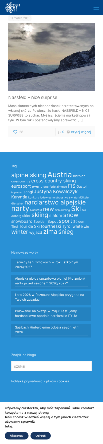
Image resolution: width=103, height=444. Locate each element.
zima (50, 231)
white (77, 226)
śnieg (66, 231)
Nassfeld (36, 210)
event (37, 186)
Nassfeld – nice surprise (32, 97)
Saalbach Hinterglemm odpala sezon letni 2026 (47, 329)
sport (65, 220)
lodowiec (46, 197)
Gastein (82, 186)
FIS (72, 186)
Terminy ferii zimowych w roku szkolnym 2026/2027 (46, 264)
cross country (20, 181)
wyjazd (35, 232)
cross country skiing (53, 181)
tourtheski (51, 226)
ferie (45, 186)
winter (19, 231)
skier (26, 215)
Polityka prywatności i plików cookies (40, 381)
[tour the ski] (12, 7)
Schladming (62, 210)
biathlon (79, 176)
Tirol (14, 227)
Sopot (53, 221)
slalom (55, 215)
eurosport (21, 186)
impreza (16, 192)
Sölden (78, 221)
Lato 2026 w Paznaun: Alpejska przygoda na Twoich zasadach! (49, 297)
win (86, 227)
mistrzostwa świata (65, 197)
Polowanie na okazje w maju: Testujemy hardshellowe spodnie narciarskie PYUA (46, 313)
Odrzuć (41, 436)
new (48, 209)
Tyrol (67, 226)
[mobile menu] (96, 7)
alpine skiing (28, 175)
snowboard (21, 221)
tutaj (8, 426)
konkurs (33, 197)
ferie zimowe (58, 186)
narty (20, 208)
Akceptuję (17, 436)
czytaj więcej (81, 132)
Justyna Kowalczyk (56, 191)
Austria (60, 174)
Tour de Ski (29, 226)
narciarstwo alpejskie (55, 202)
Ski (76, 208)
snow (70, 214)
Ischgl (27, 192)
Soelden (40, 221)
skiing (40, 214)
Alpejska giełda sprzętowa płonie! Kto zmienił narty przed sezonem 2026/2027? (50, 280)
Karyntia (19, 196)
